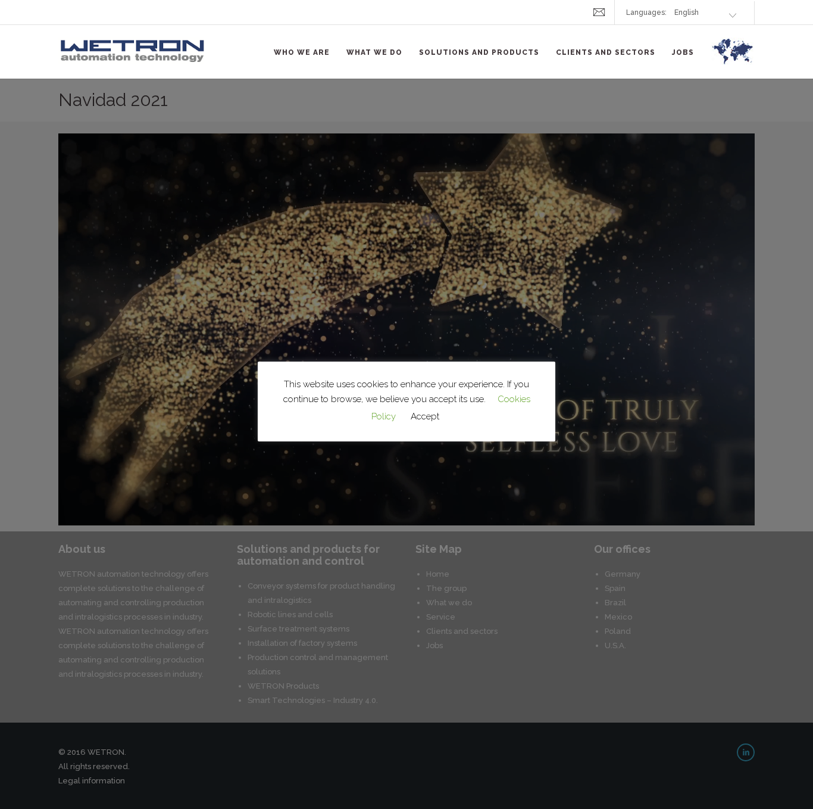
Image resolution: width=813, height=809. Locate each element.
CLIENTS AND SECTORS (605, 52)
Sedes (733, 58)
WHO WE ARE (302, 52)
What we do (374, 52)
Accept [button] (425, 416)
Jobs (683, 52)
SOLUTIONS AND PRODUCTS (479, 52)
